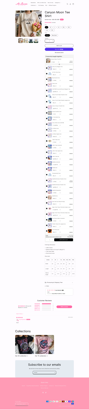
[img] (19, 317)
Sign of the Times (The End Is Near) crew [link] (61, 207)
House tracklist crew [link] (56, 111)
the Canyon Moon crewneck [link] (58, 218)
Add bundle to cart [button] (64, 239)
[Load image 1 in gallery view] (20, 40)
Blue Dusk (54, 35)
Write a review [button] (64, 306)
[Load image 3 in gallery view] (31, 40)
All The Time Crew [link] (56, 72)
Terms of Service (44, 388)
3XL (69, 27)
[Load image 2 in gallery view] (26, 40)
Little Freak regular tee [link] (57, 150)
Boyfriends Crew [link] (56, 77)
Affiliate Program (44, 385)
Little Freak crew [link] (56, 139)
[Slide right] (40, 40)
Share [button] (47, 286)
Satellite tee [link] (55, 195)
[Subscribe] (54, 372)
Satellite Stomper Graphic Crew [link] (59, 178)
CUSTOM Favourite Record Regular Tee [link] (61, 89)
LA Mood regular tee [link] (56, 133)
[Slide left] (16, 40)
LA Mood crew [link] (55, 128)
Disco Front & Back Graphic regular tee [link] (61, 100)
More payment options (59, 52)
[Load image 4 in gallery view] (36, 40)
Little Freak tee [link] (55, 156)
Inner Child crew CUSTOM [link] (58, 122)
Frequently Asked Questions (32, 385)
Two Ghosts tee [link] (55, 229)
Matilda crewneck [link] (56, 162)
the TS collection (40, 356)
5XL (52, 30)
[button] (58, 2)
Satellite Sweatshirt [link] (56, 190)
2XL (64, 27)
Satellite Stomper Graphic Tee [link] (59, 184)
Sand (47, 35)
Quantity (46, 38)
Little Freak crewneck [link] (57, 145)
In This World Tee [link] (56, 117)
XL (58, 27)
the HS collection (21, 356)
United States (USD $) (21, 404)
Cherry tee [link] (54, 83)
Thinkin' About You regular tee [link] (59, 223)
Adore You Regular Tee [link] (57, 66)
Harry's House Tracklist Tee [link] (58, 105)
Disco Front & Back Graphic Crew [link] (59, 94)
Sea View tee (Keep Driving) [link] (58, 201)
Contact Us (51, 385)
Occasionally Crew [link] (56, 173)
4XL (47, 30)
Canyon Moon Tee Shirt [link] (56, 59)
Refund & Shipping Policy (60, 385)
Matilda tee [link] (54, 167)
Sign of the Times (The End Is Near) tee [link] (61, 212)
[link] (48, 61)
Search (23, 385)
